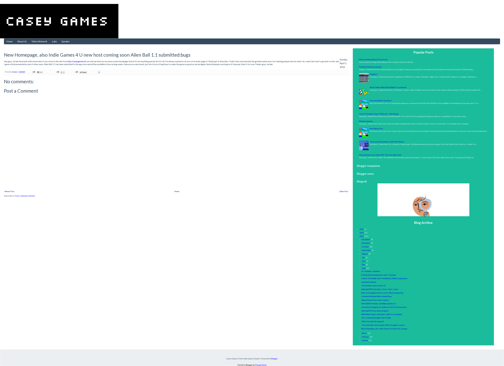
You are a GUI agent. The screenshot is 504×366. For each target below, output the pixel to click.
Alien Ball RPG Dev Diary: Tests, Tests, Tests (379, 289)
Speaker (66, 41)
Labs (54, 41)
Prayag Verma (260, 365)
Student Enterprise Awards (370, 67)
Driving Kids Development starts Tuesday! (378, 275)
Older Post (343, 191)
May (364, 264)
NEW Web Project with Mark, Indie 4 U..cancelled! (381, 314)
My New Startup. (366, 121)
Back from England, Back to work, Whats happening (382, 293)
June (364, 261)
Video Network (39, 41)
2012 (362, 236)
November (366, 243)
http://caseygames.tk (76, 61)
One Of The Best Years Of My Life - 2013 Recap (379, 114)
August (365, 254)
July (363, 257)
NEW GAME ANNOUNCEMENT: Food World (388, 87)
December (366, 239)
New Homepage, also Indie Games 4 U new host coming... (384, 329)
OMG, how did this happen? (372, 321)
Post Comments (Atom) (25, 196)
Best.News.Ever (376, 128)
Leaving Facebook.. (369, 282)
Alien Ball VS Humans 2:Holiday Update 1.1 (378, 303)
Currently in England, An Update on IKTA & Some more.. (384, 307)
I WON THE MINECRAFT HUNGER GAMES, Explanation (384, 278)
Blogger (274, 358)
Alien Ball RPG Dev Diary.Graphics (375, 311)
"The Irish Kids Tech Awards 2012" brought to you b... (383, 325)
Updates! (374, 74)
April (364, 268)
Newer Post (9, 191)
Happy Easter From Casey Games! (375, 300)
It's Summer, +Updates (370, 271)
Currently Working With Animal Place (376, 296)
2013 (362, 233)
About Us (22, 41)
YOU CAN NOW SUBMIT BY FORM (376, 318)
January (365, 340)
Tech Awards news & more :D (373, 285)
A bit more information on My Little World (387, 142)
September (366, 250)
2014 (362, 229)
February (365, 337)
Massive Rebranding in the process (373, 59)
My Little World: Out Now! (381, 100)
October (365, 247)
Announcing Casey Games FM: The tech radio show (380, 155)
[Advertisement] (176, 170)
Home (9, 41)
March (364, 333)
